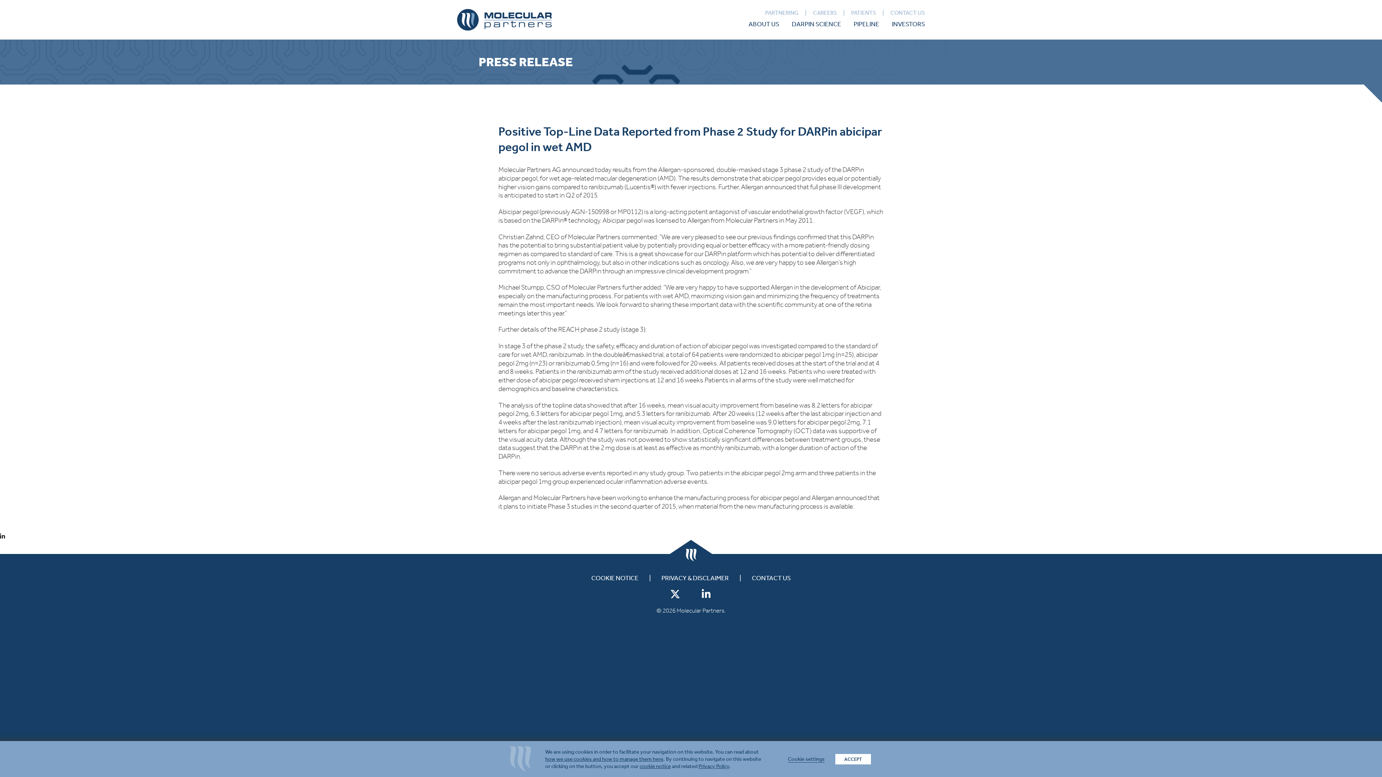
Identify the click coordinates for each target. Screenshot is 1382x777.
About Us (764, 24)
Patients (863, 12)
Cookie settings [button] (806, 759)
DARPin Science (816, 24)
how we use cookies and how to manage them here (604, 759)
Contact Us (907, 12)
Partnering (782, 12)
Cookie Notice (614, 578)
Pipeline (866, 24)
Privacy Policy (714, 766)
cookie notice (655, 766)
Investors (908, 24)
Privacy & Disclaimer (695, 578)
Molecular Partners (504, 20)
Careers (825, 12)
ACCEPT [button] (853, 759)
